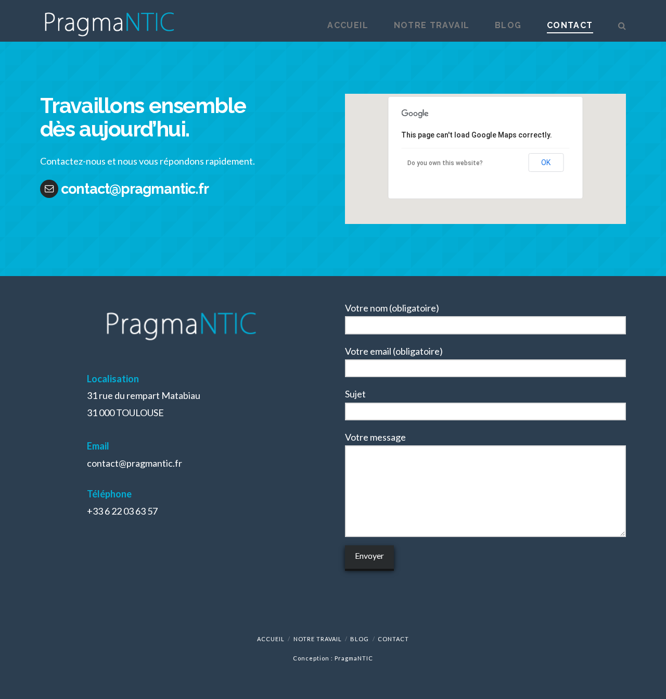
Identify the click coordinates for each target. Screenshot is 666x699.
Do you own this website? (445, 163)
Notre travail (317, 638)
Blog (359, 638)
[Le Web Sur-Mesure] (109, 20)
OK (545, 162)
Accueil (271, 638)
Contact (393, 638)
